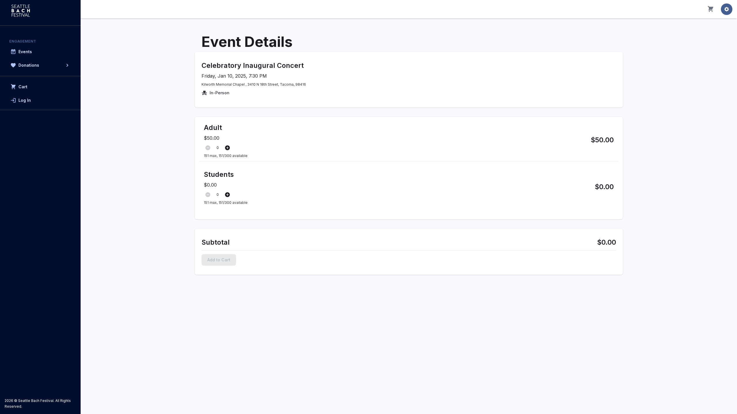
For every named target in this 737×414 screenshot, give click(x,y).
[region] (40, 207)
